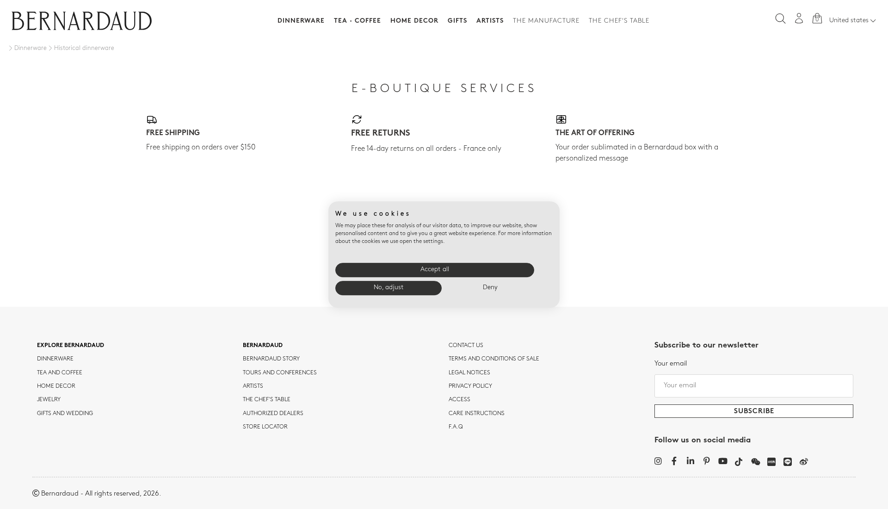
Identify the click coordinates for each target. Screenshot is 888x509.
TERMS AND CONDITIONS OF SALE (494, 359)
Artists (490, 21)
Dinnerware (301, 21)
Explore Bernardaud (70, 345)
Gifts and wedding (65, 413)
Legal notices (469, 373)
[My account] (799, 18)
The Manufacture (546, 21)
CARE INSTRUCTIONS (477, 413)
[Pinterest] (706, 460)
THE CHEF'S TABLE (266, 400)
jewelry (49, 400)
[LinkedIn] (690, 460)
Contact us (466, 345)
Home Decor (414, 21)
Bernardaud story (271, 359)
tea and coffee (59, 373)
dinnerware (55, 359)
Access (459, 400)
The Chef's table (619, 21)
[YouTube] (723, 460)
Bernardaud (263, 345)
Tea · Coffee (357, 21)
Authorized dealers (273, 413)
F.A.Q (456, 427)
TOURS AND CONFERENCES (280, 373)
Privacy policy (470, 386)
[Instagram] (658, 460)
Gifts (457, 21)
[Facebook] (674, 460)
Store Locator (265, 427)
